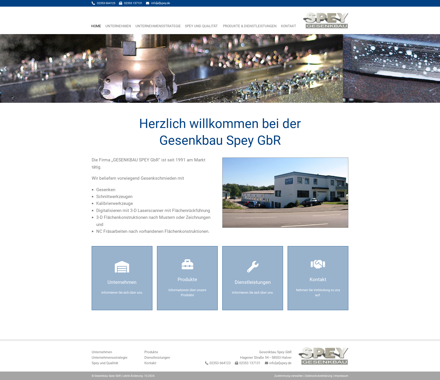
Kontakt (288, 26)
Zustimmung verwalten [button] (288, 375)
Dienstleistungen (157, 358)
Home (96, 26)
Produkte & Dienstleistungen (250, 26)
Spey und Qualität (202, 26)
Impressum (341, 375)
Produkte (151, 352)
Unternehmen (118, 26)
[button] (5, 68)
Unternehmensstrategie (158, 26)
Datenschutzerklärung (318, 375)
